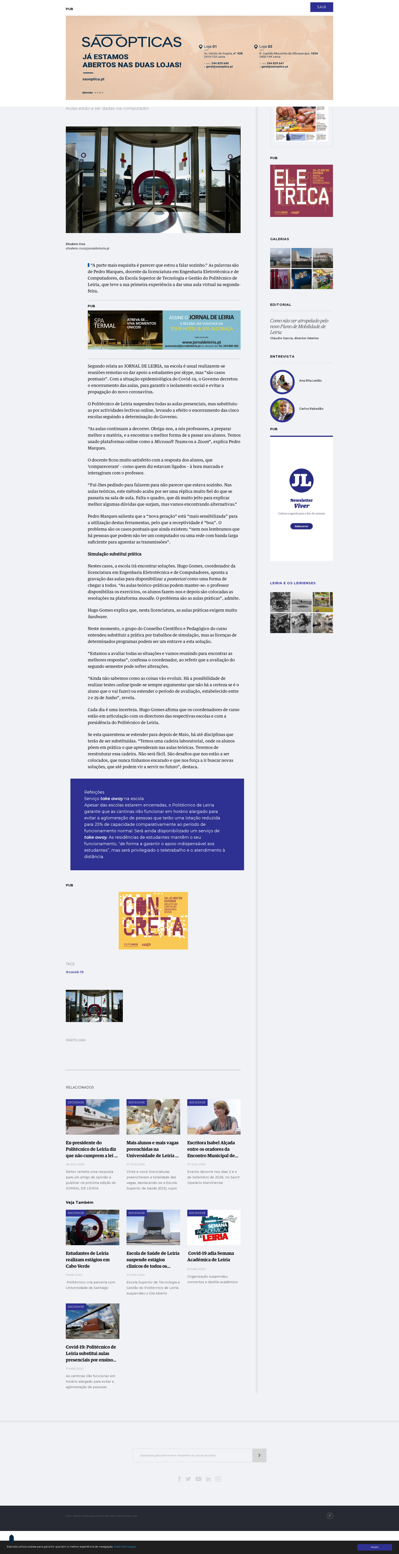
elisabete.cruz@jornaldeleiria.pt (87, 248)
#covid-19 (75, 972)
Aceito (375, 1547)
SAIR (321, 7)
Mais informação (125, 1546)
